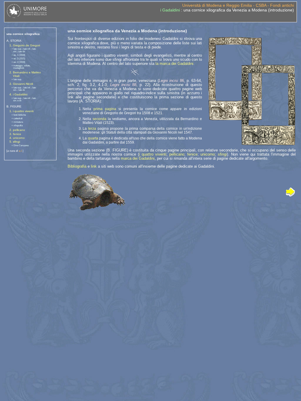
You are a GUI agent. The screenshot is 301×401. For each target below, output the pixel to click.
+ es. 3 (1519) (18, 62)
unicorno (207, 154)
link (94, 166)
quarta (93, 138)
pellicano (176, 154)
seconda (99, 119)
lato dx (22, 51)
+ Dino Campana (20, 145)
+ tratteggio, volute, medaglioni (20, 66)
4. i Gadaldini (18, 94)
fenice (192, 154)
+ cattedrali (17, 118)
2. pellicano (17, 130)
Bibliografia (77, 166)
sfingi (222, 154)
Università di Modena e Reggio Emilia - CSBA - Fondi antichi (238, 5)
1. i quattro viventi (21, 111)
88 (123, 84)
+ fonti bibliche (18, 115)
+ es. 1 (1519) (18, 55)
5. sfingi (14, 141)
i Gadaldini (170, 10)
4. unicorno (17, 137)
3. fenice (15, 134)
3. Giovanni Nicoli (21, 83)
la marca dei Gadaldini (174, 63)
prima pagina (104, 109)
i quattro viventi (152, 154)
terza (92, 128)
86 (171, 80)
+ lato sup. (16, 49)
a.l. (21, 150)
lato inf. (27, 49)
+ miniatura (17, 122)
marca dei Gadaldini (138, 158)
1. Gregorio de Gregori (24, 45)
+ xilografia (17, 125)
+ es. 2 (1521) (18, 58)
